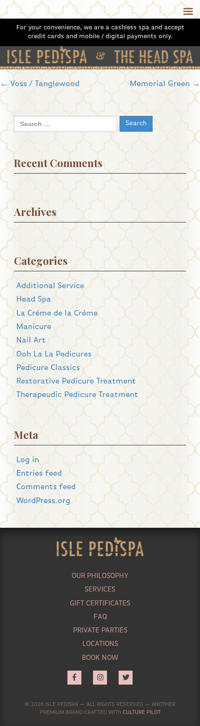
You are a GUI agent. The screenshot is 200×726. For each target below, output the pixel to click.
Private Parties (100, 630)
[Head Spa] (153, 57)
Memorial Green (165, 84)
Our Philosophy (100, 575)
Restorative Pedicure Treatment (76, 381)
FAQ (100, 616)
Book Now (100, 657)
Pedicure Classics (48, 368)
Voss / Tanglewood (40, 84)
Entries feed (39, 473)
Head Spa (33, 299)
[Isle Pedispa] (47, 55)
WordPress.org (43, 501)
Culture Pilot (141, 712)
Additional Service (50, 286)
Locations (100, 643)
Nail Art (31, 340)
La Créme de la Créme (57, 313)
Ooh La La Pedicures (54, 354)
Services (100, 589)
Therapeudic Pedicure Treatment (77, 395)
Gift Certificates (100, 603)
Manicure (33, 327)
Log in (27, 460)
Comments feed (46, 487)
